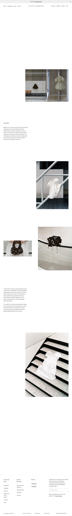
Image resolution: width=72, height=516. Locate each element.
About (14, 6)
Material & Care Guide (6, 495)
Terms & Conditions (27, 513)
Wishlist (58, 6)
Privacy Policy (58, 496)
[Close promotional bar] (70, 1)
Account (53, 6)
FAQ (5, 502)
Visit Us (19, 6)
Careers (19, 495)
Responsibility (20, 490)
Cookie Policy (37, 513)
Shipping (6, 488)
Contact (6, 500)
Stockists (19, 492)
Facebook (34, 483)
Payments (6, 485)
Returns (6, 491)
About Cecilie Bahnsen (20, 486)
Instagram (34, 486)
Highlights (9, 6)
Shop (5, 6)
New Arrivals (38, 1)
